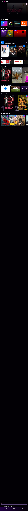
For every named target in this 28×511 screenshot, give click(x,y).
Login (24, 3)
